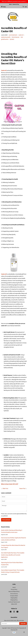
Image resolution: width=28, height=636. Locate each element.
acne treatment (13, 35)
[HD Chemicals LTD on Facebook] (10, 612)
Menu (4, 7)
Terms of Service (14, 593)
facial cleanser (15, 37)
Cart (26, 7)
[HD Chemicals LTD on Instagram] (14, 612)
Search (14, 587)
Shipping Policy (14, 600)
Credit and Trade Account (14, 602)
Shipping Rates (14, 598)
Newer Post (22, 488)
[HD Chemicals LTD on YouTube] (17, 612)
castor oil (21, 35)
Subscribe (23, 623)
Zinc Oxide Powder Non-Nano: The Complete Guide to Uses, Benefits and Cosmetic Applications (12, 555)
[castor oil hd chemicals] (14, 261)
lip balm (12, 39)
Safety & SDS (14, 604)
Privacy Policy (14, 589)
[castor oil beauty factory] (14, 112)
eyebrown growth (5, 37)
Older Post (5, 488)
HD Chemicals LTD (14, 628)
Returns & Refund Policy (14, 591)
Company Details (14, 596)
